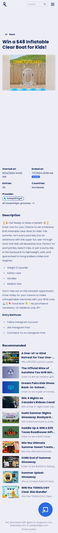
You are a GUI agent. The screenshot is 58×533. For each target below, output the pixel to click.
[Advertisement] (29, 21)
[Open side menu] (52, 4)
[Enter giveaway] (45, 509)
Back (12, 34)
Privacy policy (29, 529)
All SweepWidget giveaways (16, 203)
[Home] (5, 4)
